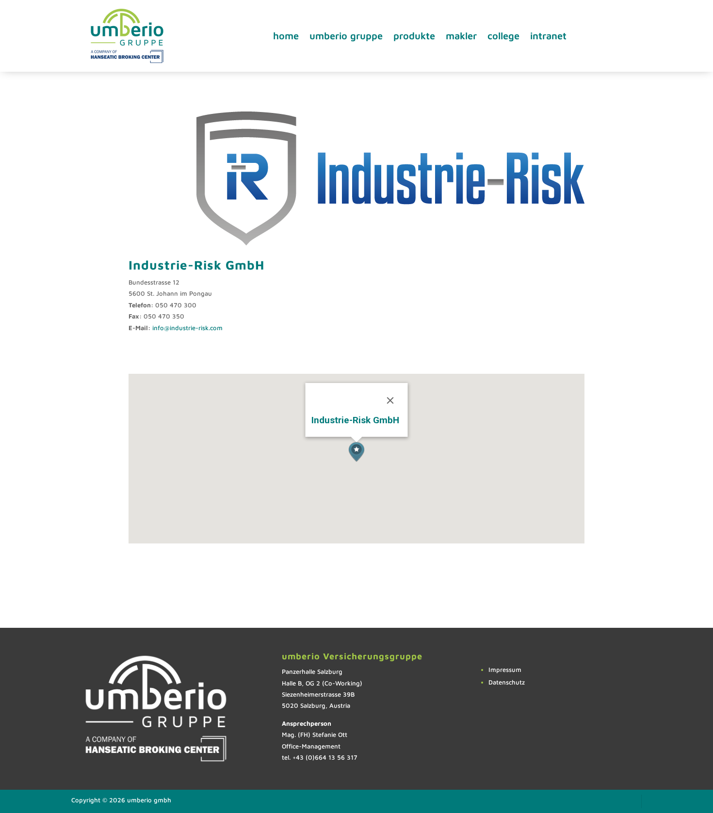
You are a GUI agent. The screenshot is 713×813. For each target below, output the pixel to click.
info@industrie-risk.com (187, 328)
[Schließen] (390, 400)
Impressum (504, 669)
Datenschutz (506, 682)
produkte (414, 35)
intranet (548, 35)
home (286, 35)
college (503, 35)
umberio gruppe (346, 35)
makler (461, 35)
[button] (356, 452)
